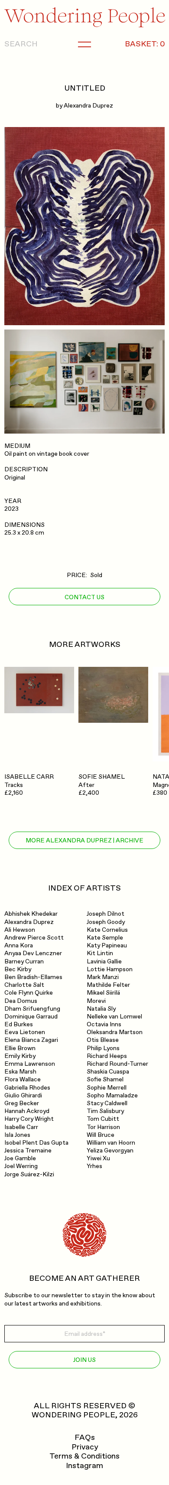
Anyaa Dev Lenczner (33, 953)
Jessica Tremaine (28, 1150)
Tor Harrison (103, 1127)
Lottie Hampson (110, 969)
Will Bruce (100, 1135)
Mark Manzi (103, 977)
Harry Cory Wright (29, 1119)
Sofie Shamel (105, 1079)
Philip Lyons (103, 1048)
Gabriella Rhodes (27, 1087)
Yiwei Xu (98, 1158)
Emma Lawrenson (29, 1063)
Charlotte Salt (24, 985)
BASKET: (145, 44)
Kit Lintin (100, 953)
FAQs (85, 1438)
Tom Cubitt (103, 1119)
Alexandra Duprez (88, 105)
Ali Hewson (19, 929)
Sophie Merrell (107, 1087)
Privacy (85, 1447)
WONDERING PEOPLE (73, 1415)
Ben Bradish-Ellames (33, 977)
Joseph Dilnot (105, 913)
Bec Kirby (17, 969)
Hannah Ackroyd (26, 1111)
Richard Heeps (107, 1056)
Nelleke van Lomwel (114, 1016)
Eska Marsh (20, 1071)
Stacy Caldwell (107, 1103)
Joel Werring (21, 1166)
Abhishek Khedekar (31, 913)
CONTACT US (84, 597)
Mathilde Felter (108, 985)
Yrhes (94, 1166)
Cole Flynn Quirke (28, 992)
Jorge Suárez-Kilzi (29, 1174)
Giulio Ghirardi (23, 1095)
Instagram (84, 1466)
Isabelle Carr (21, 1127)
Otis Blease (103, 1040)
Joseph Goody (106, 922)
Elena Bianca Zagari (31, 1040)
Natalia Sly (101, 1008)
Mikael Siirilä (103, 992)
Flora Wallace (22, 1079)
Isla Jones (17, 1135)
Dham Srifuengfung (32, 1008)
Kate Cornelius (107, 929)
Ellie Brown (20, 1048)
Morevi (96, 1001)
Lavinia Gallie (104, 961)
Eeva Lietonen (24, 1032)
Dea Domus (20, 1001)
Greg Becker (21, 1103)
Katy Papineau (107, 945)
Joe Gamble (20, 1158)
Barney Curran (24, 961)
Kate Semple (105, 937)
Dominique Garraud (31, 1016)
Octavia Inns (104, 1024)
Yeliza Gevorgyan (110, 1150)
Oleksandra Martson (115, 1032)
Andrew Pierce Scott (34, 937)
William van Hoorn (111, 1142)
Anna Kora (18, 945)
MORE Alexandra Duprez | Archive (84, 840)
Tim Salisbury (105, 1111)
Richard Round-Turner (117, 1063)
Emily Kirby (20, 1056)
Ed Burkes (18, 1024)
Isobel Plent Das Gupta (36, 1142)
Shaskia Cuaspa (108, 1071)
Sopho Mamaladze (112, 1095)
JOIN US (84, 1360)
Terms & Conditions (84, 1456)
